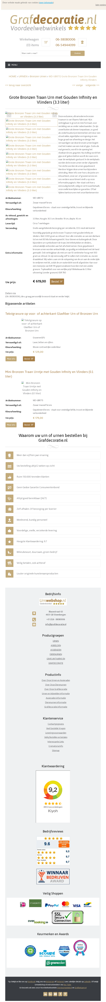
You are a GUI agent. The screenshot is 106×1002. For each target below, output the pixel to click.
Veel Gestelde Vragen (55, 728)
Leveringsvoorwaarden (55, 733)
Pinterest (60, 981)
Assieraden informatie (56, 698)
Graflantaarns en (56, 659)
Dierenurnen (56, 654)
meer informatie (46, 2)
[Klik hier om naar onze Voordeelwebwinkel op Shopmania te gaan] (64, 956)
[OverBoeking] (38, 923)
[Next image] (54, 115)
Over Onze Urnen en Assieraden (56, 680)
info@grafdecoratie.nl (55, 624)
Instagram (50, 981)
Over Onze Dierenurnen (55, 685)
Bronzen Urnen (38, 76)
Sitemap (55, 750)
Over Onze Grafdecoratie (55, 689)
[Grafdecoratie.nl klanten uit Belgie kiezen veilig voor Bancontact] (87, 906)
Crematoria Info (56, 746)
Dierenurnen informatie (55, 702)
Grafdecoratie (55, 663)
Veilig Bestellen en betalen (55, 737)
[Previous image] (9, 115)
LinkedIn (87, 981)
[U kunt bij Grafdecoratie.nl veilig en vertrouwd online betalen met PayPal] (52, 906)
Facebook (31, 981)
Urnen (56, 641)
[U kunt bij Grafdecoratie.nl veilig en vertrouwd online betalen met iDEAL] (23, 906)
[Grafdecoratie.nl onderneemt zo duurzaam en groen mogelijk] (55, 966)
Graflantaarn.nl (81, 987)
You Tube (67, 984)
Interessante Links (56, 742)
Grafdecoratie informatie (55, 707)
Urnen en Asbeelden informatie (56, 694)
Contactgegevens (56, 724)
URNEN (23, 76)
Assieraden (55, 650)
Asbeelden (56, 645)
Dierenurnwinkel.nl (64, 987)
